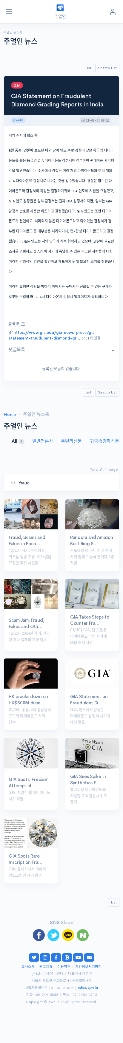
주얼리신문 (72, 441)
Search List (107, 67)
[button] (112, 11)
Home (10, 414)
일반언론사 (43, 441)
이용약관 (63, 967)
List (88, 67)
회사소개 (28, 967)
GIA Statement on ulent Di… (88, 700)
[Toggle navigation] (9, 11)
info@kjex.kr (88, 988)
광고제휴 (46, 967)
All (17, 441)
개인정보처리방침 (88, 967)
